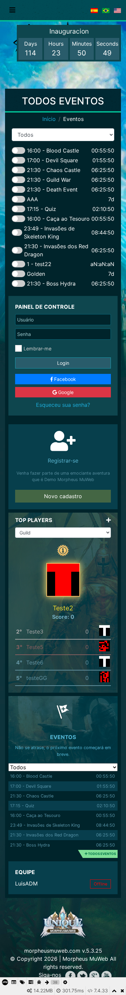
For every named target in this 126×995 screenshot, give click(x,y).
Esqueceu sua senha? (63, 404)
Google (65, 392)
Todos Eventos (101, 854)
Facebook (64, 379)
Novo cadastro (63, 496)
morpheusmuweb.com (52, 950)
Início (49, 119)
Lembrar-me (37, 348)
